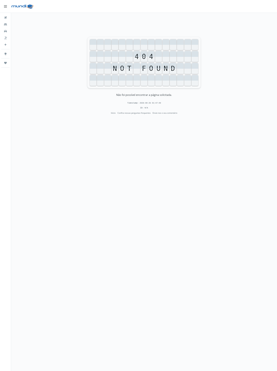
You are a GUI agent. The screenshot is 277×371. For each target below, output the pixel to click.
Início (113, 113)
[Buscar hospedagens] (5, 24)
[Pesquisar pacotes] (5, 38)
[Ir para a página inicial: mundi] (23, 6)
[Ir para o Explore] (5, 54)
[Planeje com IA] (5, 44)
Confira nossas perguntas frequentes (134, 113)
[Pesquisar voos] (5, 17)
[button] (5, 6)
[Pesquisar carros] (5, 31)
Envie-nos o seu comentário (165, 113)
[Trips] (5, 63)
